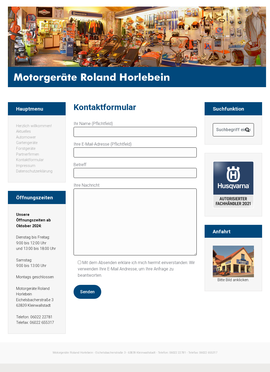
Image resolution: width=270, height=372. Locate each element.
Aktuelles (23, 131)
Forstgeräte (25, 148)
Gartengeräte (26, 143)
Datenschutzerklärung (34, 171)
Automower (26, 137)
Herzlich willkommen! (34, 126)
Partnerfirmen (27, 154)
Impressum (25, 165)
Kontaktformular (30, 160)
